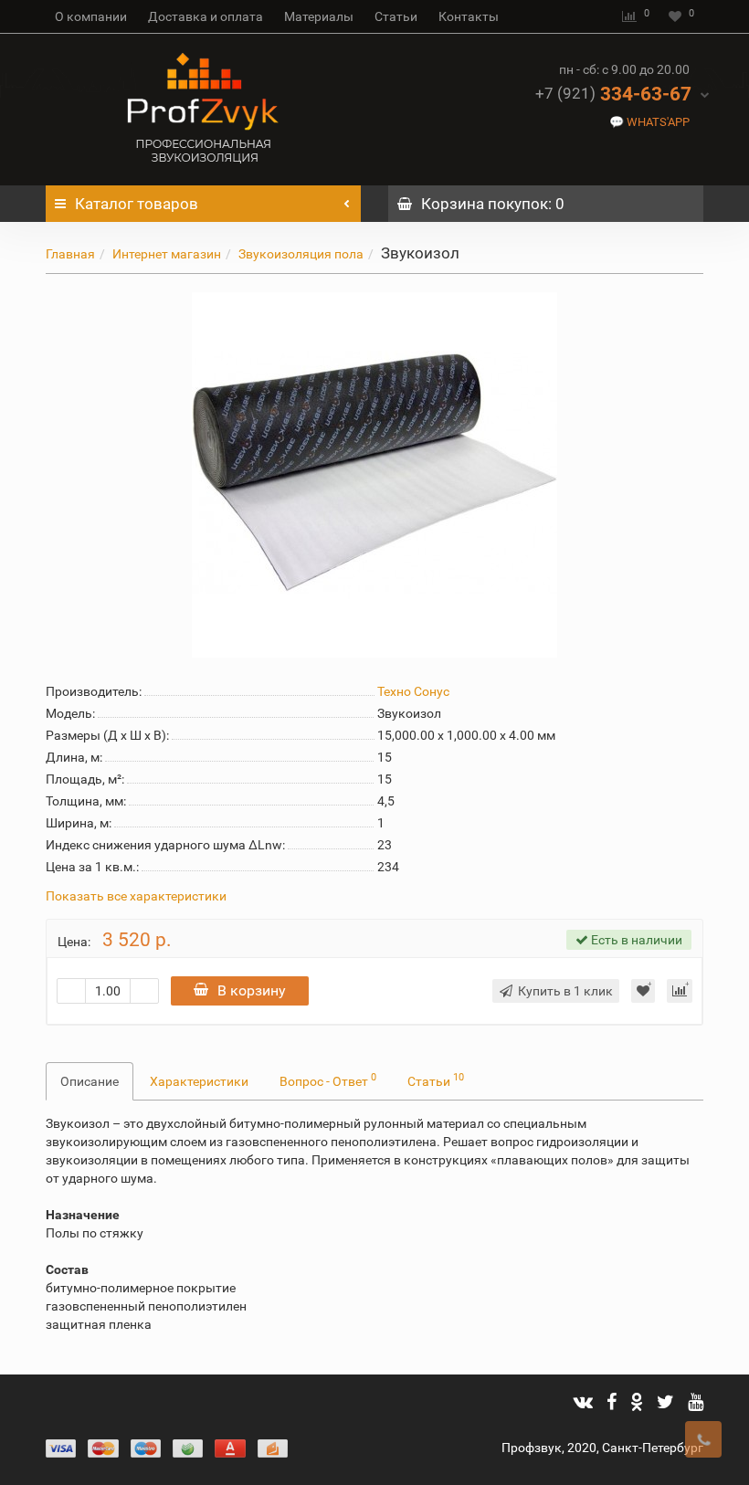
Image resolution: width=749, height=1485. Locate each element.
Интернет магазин (166, 254)
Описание (89, 1081)
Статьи (395, 16)
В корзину (251, 990)
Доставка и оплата (205, 16)
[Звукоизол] (374, 475)
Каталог (136, 204)
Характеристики (199, 1081)
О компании (91, 16)
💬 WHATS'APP (649, 122)
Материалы (318, 16)
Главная (70, 254)
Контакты (468, 16)
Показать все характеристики (136, 896)
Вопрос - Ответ (328, 1079)
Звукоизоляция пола (301, 254)
